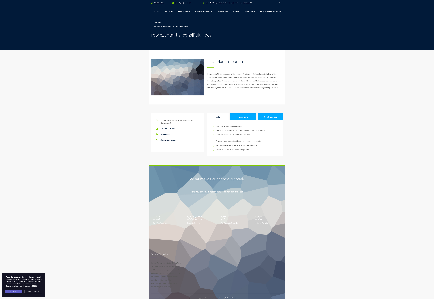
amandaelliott (165, 134)
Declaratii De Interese (203, 11)
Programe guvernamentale (270, 11)
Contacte (157, 22)
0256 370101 (159, 3)
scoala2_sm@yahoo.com (183, 3)
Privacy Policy (33, 291)
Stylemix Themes (231, 298)
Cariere (236, 11)
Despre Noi (168, 11)
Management (223, 11)
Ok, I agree (14, 291)
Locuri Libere (250, 11)
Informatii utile (184, 11)
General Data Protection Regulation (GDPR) (21, 286)
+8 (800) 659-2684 (167, 128)
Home (156, 11)
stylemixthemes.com (168, 140)
